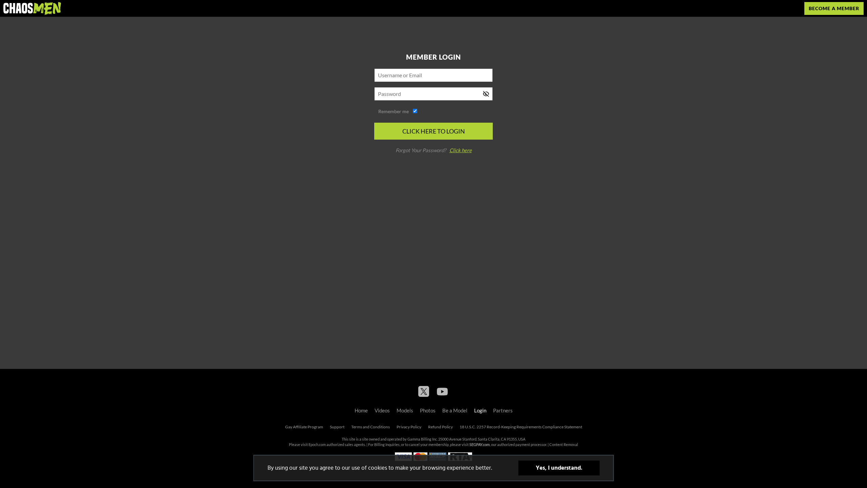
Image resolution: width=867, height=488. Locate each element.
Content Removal (563, 445)
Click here (460, 150)
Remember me (393, 111)
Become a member (834, 8)
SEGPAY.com (479, 445)
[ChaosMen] (32, 8)
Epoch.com (317, 445)
